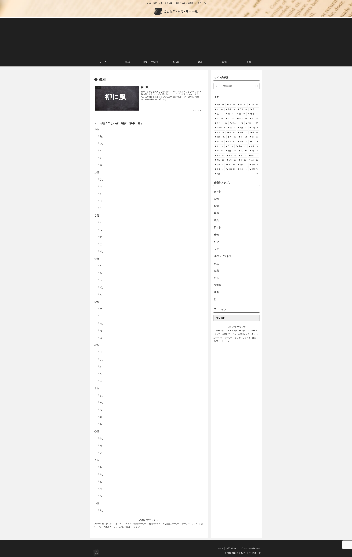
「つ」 (101, 280)
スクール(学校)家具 (121, 527)
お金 (216, 241)
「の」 (101, 337)
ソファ (194, 524)
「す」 (101, 237)
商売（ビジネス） (224, 256)
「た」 (101, 265)
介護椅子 (107, 527)
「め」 (101, 417)
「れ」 (101, 489)
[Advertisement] (176, 37)
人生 (216, 249)
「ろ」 (101, 496)
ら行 (96, 460)
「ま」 (101, 395)
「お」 (101, 165)
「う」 (101, 150)
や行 (96, 431)
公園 (254, 338)
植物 (216, 205)
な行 (96, 301)
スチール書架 (231, 330)
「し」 (101, 230)
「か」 (101, 179)
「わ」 (101, 510)
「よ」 (101, 453)
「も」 (101, 424)
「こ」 (101, 208)
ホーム (220, 548)
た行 (96, 258)
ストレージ (118, 524)
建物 (216, 234)
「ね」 (101, 330)
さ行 (96, 215)
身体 (216, 277)
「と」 (101, 294)
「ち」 (101, 273)
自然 (216, 213)
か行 (96, 172)
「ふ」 (101, 366)
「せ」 (101, 244)
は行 (96, 345)
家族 (216, 263)
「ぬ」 (101, 323)
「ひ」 (101, 359)
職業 (216, 270)
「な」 (101, 309)
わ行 (96, 503)
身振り (217, 285)
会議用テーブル (140, 524)
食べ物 (217, 191)
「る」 (101, 481)
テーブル (186, 524)
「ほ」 (101, 381)
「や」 (101, 438)
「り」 (101, 474)
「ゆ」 (101, 445)
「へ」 (101, 373)
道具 (216, 220)
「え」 (101, 158)
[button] (256, 86)
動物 (216, 198)
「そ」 (101, 251)
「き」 (101, 186)
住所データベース (221, 341)
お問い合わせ (232, 548)
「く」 (101, 194)
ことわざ (136, 527)
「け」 (101, 201)
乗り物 (217, 227)
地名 (216, 292)
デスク (109, 524)
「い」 (101, 143)
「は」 (101, 352)
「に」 (101, 316)
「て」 (101, 287)
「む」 (101, 409)
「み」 (101, 402)
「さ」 (101, 222)
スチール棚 (99, 524)
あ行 (96, 129)
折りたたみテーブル (171, 524)
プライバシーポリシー (250, 548)
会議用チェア (154, 524)
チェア (128, 524)
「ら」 (101, 467)
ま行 (96, 388)
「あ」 (101, 136)
